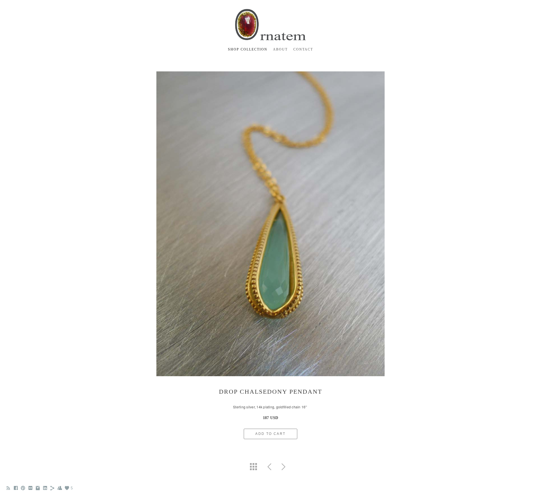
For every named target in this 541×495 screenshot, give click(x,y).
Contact (303, 49)
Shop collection (247, 49)
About (280, 49)
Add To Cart (270, 434)
